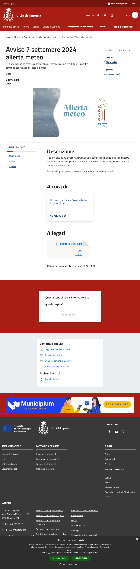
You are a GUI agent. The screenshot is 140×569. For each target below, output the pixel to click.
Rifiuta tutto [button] (81, 558)
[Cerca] (135, 15)
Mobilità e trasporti (45, 468)
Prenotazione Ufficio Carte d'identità (48, 522)
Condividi (109, 50)
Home (7, 37)
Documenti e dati (10, 468)
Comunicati (29, 37)
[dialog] (70, 552)
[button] (69, 564)
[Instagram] (110, 15)
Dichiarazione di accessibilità (84, 535)
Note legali (76, 530)
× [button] (137, 539)
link (96, 552)
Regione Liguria (9, 3)
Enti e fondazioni (9, 463)
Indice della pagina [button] (17, 147)
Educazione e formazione (47, 459)
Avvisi (108, 463)
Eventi (108, 482)
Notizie (108, 454)
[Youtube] (104, 15)
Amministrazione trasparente (84, 510)
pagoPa (74, 520)
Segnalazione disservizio (47, 529)
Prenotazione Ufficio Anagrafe (50, 515)
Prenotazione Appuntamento (49, 510)
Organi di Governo (10, 454)
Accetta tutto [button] (59, 558)
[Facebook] (97, 15)
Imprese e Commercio (46, 463)
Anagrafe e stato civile (46, 454)
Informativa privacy (80, 525)
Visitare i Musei (112, 487)
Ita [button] (133, 3)
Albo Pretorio (77, 515)
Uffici (4, 459)
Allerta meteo (44, 37)
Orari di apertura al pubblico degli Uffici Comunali (51, 536)
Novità (17, 37)
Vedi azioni (123, 50)
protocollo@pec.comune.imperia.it (18, 536)
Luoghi (108, 477)
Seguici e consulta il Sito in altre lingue (120, 494)
